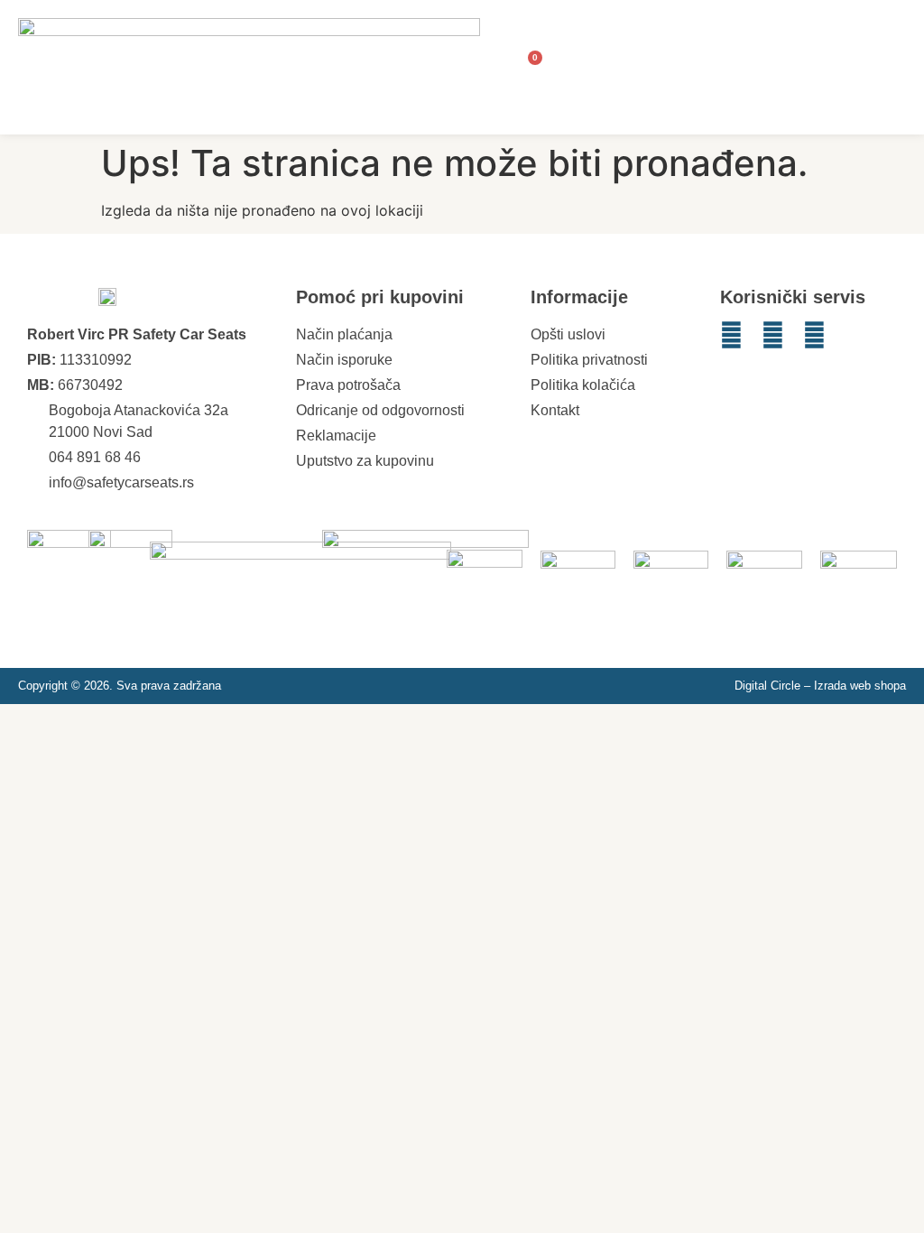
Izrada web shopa (860, 685)
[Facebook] (773, 335)
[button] (889, 67)
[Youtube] (814, 335)
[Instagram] (731, 335)
